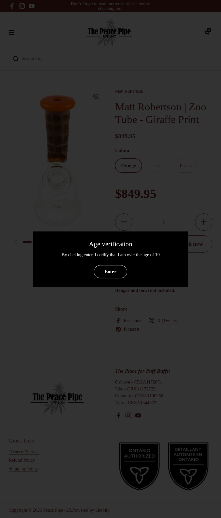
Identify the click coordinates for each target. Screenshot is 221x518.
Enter (110, 271)
